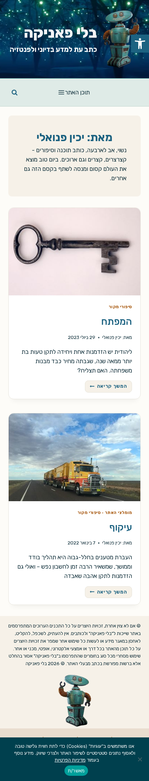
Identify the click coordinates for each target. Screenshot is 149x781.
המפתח (116, 321)
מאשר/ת (76, 770)
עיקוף (120, 527)
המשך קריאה (106, 385)
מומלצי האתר (118, 512)
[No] (140, 759)
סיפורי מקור (120, 306)
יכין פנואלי (111, 337)
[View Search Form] (14, 92)
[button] (140, 44)
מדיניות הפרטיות (70, 760)
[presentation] (74, 251)
